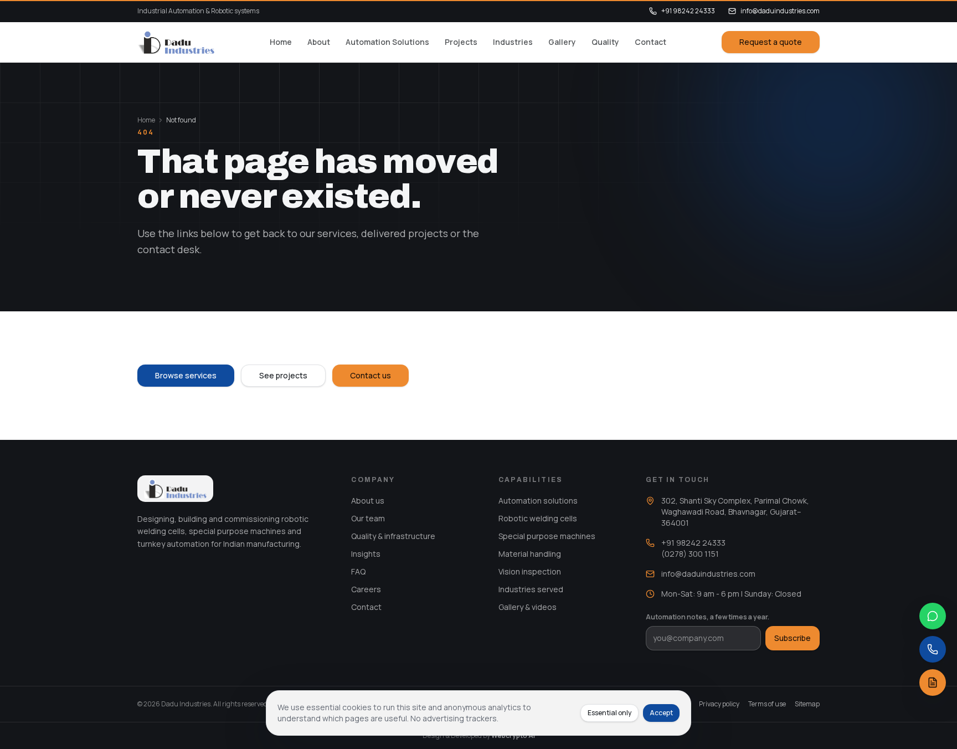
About (318, 42)
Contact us (370, 375)
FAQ (358, 571)
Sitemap (807, 704)
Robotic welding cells (537, 518)
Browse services (186, 375)
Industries (513, 42)
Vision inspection (529, 571)
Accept (661, 712)
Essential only (609, 712)
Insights (365, 553)
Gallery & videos (527, 607)
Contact (650, 42)
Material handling (529, 553)
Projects (461, 42)
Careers (366, 589)
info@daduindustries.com (780, 11)
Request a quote (770, 42)
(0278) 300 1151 (690, 553)
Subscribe (792, 638)
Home (281, 42)
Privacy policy (719, 704)
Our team (368, 518)
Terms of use (767, 704)
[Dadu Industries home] (175, 42)
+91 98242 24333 (688, 11)
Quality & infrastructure (393, 536)
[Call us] (932, 649)
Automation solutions (538, 500)
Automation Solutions (387, 42)
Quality (605, 42)
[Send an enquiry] (932, 682)
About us (367, 500)
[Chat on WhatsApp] (932, 616)
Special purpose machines (546, 536)
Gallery (562, 42)
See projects (283, 375)
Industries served (530, 589)
